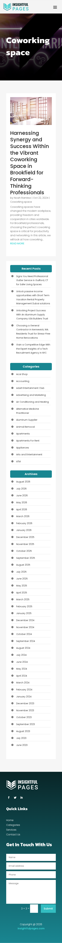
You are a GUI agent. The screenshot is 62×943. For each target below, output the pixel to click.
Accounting (22, 381)
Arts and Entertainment (29, 454)
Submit (48, 908)
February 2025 (24, 606)
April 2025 (21, 592)
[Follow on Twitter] (15, 797)
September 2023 (25, 724)
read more (17, 243)
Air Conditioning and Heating (32, 401)
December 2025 (25, 537)
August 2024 (23, 648)
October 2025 (24, 551)
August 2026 (23, 481)
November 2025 (25, 544)
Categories (13, 825)
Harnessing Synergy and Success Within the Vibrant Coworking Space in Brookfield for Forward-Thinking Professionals (29, 162)
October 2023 (24, 717)
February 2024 (24, 689)
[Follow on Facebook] (8, 797)
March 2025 (22, 599)
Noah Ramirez (22, 198)
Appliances (22, 447)
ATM (18, 461)
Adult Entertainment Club (30, 388)
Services (11, 830)
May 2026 (21, 502)
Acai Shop (22, 374)
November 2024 (25, 627)
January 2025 (23, 613)
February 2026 (24, 523)
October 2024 (24, 634)
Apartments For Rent (27, 440)
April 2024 (21, 675)
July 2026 (21, 488)
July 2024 (21, 655)
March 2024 (22, 682)
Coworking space (21, 202)
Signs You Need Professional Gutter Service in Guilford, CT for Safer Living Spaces (32, 280)
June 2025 (22, 578)
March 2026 (22, 516)
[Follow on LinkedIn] (21, 797)
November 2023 (25, 710)
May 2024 (21, 668)
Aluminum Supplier (26, 419)
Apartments (23, 433)
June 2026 (22, 495)
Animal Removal (25, 426)
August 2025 (23, 564)
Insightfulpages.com (31, 928)
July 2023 (21, 738)
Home (10, 820)
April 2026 (21, 509)
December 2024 (25, 620)
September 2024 (25, 641)
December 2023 (25, 703)
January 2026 (23, 530)
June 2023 (22, 745)
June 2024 (22, 662)
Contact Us (13, 834)
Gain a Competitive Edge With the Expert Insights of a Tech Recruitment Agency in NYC (33, 348)
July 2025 (21, 571)
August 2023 (23, 731)
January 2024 (23, 696)
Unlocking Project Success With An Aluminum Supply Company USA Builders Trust (32, 314)
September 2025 (25, 558)
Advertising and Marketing (31, 395)
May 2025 (21, 585)
